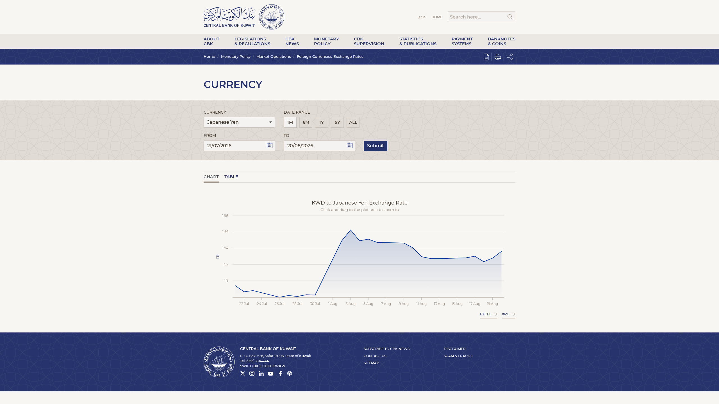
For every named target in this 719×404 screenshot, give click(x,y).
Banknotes (501, 41)
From (210, 135)
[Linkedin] (261, 374)
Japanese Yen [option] (223, 122)
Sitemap (371, 363)
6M (306, 122)
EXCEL (485, 314)
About (211, 41)
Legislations (252, 41)
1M (290, 122)
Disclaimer (455, 349)
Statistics (417, 41)
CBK (292, 41)
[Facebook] (280, 374)
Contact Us (375, 356)
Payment (462, 41)
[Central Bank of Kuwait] (244, 16)
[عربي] (422, 17)
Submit (375, 145)
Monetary (326, 41)
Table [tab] (231, 176)
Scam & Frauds (458, 356)
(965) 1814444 (257, 361)
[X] (242, 374)
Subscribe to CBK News (386, 349)
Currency (215, 112)
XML (505, 314)
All (353, 122)
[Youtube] (271, 375)
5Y (337, 122)
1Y (321, 122)
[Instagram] (251, 374)
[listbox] (239, 122)
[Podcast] (289, 374)
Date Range (297, 112)
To (286, 135)
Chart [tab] (211, 176)
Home (436, 17)
